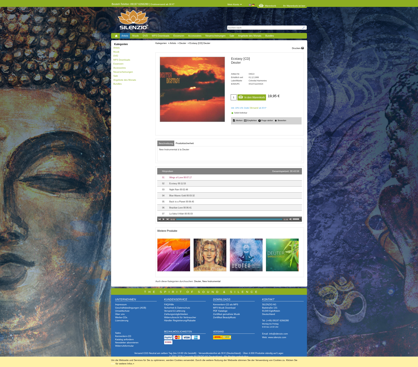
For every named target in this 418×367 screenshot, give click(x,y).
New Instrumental (211, 281)
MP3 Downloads (160, 35)
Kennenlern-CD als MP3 (225, 304)
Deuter (197, 281)
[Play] (163, 219)
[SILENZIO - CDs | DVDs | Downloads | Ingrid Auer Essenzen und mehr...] (133, 20)
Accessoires (194, 35)
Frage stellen (267, 120)
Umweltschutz (122, 311)
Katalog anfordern (124, 339)
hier (113, 363)
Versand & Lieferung (174, 311)
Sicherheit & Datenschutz (177, 307)
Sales (118, 333)
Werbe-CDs (121, 317)
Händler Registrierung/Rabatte (180, 320)
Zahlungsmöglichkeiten (176, 314)
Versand (254, 107)
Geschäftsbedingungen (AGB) (130, 307)
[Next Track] (168, 219)
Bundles (269, 35)
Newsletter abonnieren (126, 342)
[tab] (165, 143)
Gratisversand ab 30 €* (162, 4)
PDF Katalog (219, 311)
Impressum (121, 304)
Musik (135, 35)
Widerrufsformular (124, 345)
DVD (145, 35)
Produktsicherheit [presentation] (185, 143)
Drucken (296, 48)
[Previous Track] (159, 219)
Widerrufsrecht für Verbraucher (180, 317)
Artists (124, 35)
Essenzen (178, 35)
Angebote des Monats (249, 35)
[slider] (297, 219)
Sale (231, 35)
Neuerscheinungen (215, 35)
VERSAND (218, 331)
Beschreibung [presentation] (166, 143)
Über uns (120, 314)
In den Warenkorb (254, 97)
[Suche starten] (303, 27)
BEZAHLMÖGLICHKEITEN (178, 331)
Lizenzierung (121, 320)
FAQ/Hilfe (169, 304)
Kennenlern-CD (123, 336)
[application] (229, 195)
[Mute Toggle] (290, 219)
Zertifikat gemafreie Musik (226, 314)
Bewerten (282, 120)
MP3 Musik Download (224, 307)
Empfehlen (252, 120)
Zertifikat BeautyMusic (224, 317)
